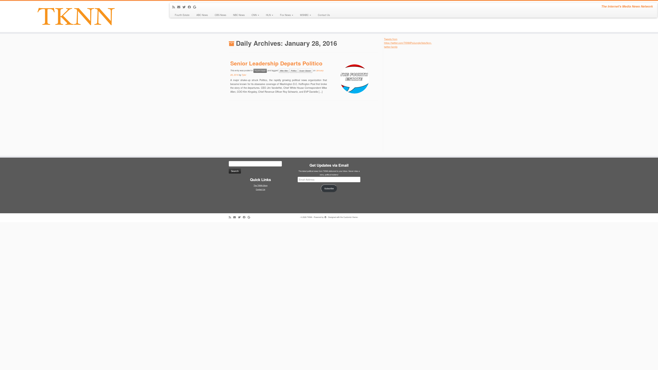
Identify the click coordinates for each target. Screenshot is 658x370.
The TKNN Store (260, 185)
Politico (294, 70)
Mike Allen (284, 70)
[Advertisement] (409, 100)
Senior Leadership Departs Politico (276, 63)
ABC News (202, 15)
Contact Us (324, 15)
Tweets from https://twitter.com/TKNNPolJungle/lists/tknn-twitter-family (408, 42)
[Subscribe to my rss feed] (174, 7)
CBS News (220, 15)
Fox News (285, 15)
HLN (268, 15)
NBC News (239, 15)
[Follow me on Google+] (195, 7)
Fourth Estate (182, 15)
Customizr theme (350, 217)
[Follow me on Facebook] (190, 7)
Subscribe (329, 188)
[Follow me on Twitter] (185, 7)
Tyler (244, 74)
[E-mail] (179, 7)
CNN (254, 15)
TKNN (309, 217)
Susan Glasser (305, 70)
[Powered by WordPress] (325, 216)
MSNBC (304, 15)
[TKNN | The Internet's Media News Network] (76, 16)
